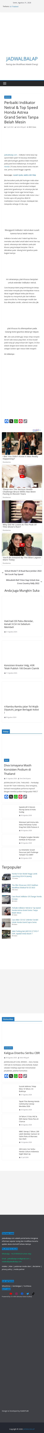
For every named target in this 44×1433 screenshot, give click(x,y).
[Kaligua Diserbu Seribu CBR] (22, 1033)
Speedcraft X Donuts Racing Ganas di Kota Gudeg (27, 809)
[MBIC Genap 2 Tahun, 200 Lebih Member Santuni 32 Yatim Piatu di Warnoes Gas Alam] (9, 1137)
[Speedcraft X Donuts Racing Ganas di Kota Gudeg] (9, 811)
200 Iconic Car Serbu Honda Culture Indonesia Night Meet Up (29, 1151)
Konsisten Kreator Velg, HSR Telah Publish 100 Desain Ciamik (21, 667)
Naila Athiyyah (21, 127)
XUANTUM (24, 1411)
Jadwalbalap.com (10, 155)
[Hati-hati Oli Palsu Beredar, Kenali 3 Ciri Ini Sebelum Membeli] (22, 597)
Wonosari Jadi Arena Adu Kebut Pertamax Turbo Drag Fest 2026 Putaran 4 (29, 824)
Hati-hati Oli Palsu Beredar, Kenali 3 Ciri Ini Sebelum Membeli (18, 624)
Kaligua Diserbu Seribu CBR (22, 1053)
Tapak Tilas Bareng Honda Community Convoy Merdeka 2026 (29, 1103)
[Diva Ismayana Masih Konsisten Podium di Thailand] (22, 746)
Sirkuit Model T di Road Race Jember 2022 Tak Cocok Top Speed (23, 573)
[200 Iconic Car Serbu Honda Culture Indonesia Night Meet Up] (9, 1153)
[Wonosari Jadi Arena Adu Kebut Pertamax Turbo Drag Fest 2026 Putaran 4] (9, 826)
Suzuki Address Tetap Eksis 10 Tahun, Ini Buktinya (27, 1088)
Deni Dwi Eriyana (25, 778)
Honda (6, 166)
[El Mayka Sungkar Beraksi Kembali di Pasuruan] (9, 840)
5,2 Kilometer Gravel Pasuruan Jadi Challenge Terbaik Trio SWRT (28, 852)
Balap (6, 760)
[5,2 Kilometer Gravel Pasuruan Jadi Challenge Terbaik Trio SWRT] (9, 854)
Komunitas (8, 1048)
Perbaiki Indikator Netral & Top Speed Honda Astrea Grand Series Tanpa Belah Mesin (26, 910)
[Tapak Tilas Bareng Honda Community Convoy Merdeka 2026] (9, 1105)
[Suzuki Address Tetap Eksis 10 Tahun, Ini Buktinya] (9, 1090)
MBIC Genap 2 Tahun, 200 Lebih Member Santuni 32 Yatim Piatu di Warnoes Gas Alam (29, 1135)
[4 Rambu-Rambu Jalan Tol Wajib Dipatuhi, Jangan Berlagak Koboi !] (22, 683)
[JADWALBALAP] (22, 14)
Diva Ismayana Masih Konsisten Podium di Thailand (17, 769)
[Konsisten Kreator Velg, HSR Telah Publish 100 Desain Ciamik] (22, 642)
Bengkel (7, 97)
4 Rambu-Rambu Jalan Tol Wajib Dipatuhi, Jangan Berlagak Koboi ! (21, 709)
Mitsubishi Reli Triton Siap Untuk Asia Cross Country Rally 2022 (22, 582)
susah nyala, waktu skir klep (24, 175)
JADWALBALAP (22, 58)
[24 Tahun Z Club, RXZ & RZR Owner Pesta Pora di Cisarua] (9, 1121)
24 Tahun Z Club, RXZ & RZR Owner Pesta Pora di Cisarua (28, 1119)
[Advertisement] (22, 991)
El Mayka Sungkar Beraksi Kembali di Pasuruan (29, 838)
